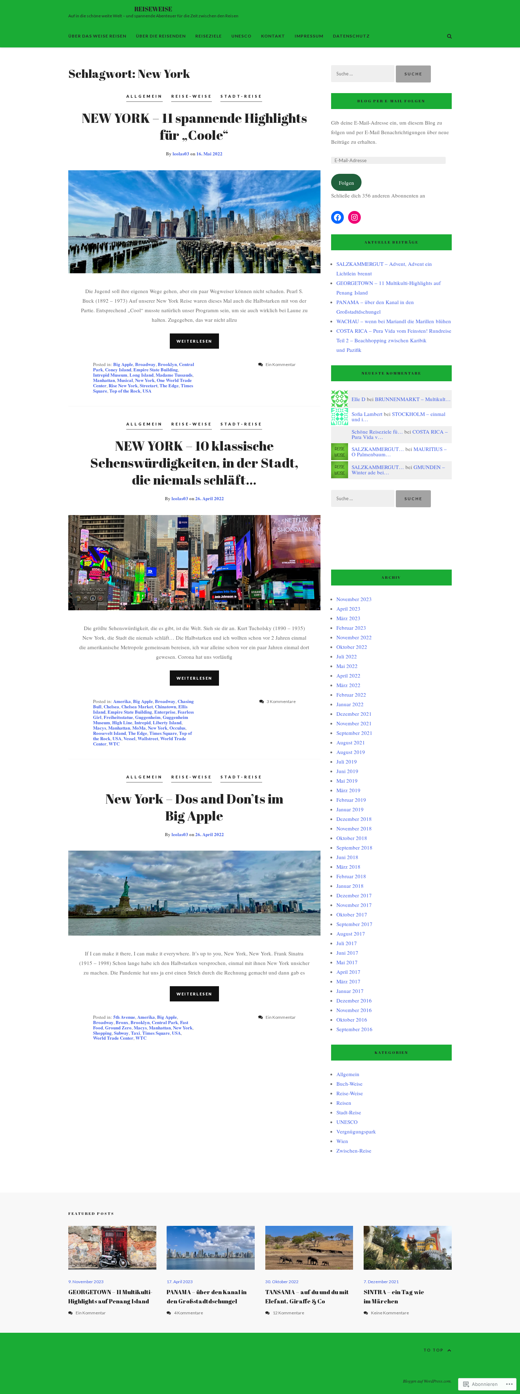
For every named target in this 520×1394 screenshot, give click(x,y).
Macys (99, 727)
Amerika (122, 701)
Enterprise (164, 711)
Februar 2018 (351, 876)
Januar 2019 (350, 809)
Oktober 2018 (351, 837)
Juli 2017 (346, 943)
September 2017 (354, 923)
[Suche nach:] (363, 73)
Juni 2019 (347, 771)
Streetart (148, 385)
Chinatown (165, 706)
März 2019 (348, 790)
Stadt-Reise (241, 96)
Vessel (129, 738)
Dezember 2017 (354, 895)
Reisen (343, 1102)
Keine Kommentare (390, 1312)
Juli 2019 (346, 761)
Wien (342, 1140)
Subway (121, 1032)
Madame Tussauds (174, 374)
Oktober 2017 (351, 914)
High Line (122, 722)
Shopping (102, 1032)
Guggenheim (148, 717)
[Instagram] (354, 217)
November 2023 (354, 598)
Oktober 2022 (351, 646)
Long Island (141, 374)
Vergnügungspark (356, 1131)
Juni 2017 (347, 952)
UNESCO (241, 36)
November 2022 (354, 637)
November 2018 (354, 828)
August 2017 (350, 933)
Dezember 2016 (354, 1000)
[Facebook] (337, 217)
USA (147, 390)
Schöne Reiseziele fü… (377, 431)
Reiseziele (208, 36)
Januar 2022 (350, 704)
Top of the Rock (124, 390)
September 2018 (354, 847)
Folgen (346, 182)
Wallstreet (148, 738)
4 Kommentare (188, 1312)
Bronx (122, 1022)
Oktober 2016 (351, 1019)
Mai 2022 (347, 665)
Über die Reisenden (161, 36)
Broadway (145, 364)
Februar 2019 (351, 799)
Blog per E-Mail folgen (391, 100)
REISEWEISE (153, 9)
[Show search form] (449, 35)
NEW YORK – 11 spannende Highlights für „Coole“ (194, 126)
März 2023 (348, 618)
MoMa (139, 727)
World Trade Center (113, 1037)
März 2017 (348, 981)
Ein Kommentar (91, 1312)
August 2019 (350, 751)
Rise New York (123, 385)
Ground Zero (118, 1027)
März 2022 (348, 685)
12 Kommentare (288, 1312)
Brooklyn (167, 364)
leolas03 (181, 153)
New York (145, 380)
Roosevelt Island (109, 733)
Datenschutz (351, 36)
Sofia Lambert (367, 413)
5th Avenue (124, 1016)
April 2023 (348, 608)
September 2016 (354, 1029)
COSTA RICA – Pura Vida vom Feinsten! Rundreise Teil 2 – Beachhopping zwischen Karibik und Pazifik (393, 340)
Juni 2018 (347, 857)
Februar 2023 (351, 627)
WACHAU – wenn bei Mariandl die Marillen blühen (393, 321)
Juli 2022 (346, 656)
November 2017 (354, 904)
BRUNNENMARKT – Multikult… (413, 398)
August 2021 (350, 742)
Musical (125, 380)
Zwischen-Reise (353, 1150)
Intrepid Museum (110, 374)
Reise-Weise (191, 96)
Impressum (309, 36)
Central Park (165, 1022)
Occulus (177, 727)
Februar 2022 (351, 694)
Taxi (135, 1032)
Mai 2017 (347, 962)
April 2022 (348, 675)
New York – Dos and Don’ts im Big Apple (194, 807)
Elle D (358, 398)
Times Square (163, 733)
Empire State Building (155, 369)
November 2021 (354, 723)
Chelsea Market (137, 706)
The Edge (169, 385)
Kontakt (273, 36)
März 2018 (348, 866)
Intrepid (142, 722)
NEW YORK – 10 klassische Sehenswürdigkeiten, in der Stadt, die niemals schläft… (194, 463)
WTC (114, 743)
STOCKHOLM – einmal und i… (398, 416)
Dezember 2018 (354, 818)
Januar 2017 (350, 990)
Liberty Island (167, 722)
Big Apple (123, 364)
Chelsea (111, 706)
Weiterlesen (194, 341)
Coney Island (118, 369)
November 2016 (354, 1009)
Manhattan (104, 380)
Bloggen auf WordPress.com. (427, 1381)
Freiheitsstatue (118, 717)
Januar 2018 (350, 885)
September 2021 (354, 732)
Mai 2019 (347, 780)
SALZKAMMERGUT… (378, 448)
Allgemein (144, 96)
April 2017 (348, 971)
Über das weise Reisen (97, 36)
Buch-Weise (349, 1083)
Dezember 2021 (354, 713)
